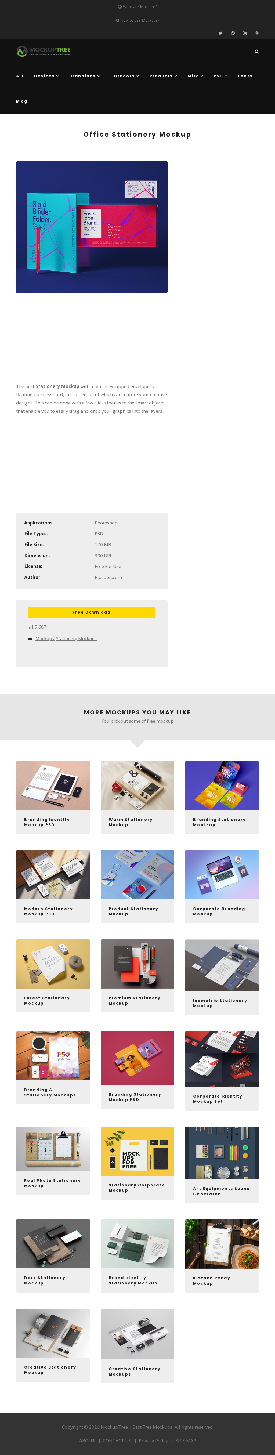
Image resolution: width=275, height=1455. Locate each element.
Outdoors (122, 76)
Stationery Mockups (76, 639)
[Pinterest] (233, 33)
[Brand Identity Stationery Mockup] (138, 1243)
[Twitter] (221, 33)
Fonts (245, 76)
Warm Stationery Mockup (131, 822)
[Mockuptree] (44, 51)
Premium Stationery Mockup (135, 1000)
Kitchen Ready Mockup (211, 1280)
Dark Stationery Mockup (45, 1280)
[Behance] (245, 33)
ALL (20, 76)
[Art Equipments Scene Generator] (222, 1153)
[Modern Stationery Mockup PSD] (53, 874)
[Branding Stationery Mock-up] (222, 785)
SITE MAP (186, 1441)
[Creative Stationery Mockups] (138, 1334)
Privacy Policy (153, 1441)
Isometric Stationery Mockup (220, 1003)
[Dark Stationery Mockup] (53, 1243)
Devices (44, 76)
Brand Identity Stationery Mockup (133, 1280)
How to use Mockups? (140, 20)
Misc (193, 76)
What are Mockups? (140, 6)
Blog (21, 101)
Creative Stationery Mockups (135, 1371)
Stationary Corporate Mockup (137, 1187)
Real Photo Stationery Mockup (52, 1183)
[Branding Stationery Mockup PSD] (138, 1058)
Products (161, 76)
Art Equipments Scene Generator (221, 1191)
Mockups (44, 639)
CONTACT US (117, 1441)
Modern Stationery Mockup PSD (48, 911)
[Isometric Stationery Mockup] (222, 965)
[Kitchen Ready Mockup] (222, 1244)
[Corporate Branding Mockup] (222, 874)
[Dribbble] (257, 33)
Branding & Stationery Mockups (50, 1092)
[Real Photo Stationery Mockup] (53, 1149)
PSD (218, 76)
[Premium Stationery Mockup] (138, 964)
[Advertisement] (92, 341)
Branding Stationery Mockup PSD (135, 1097)
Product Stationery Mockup (134, 911)
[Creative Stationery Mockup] (53, 1333)
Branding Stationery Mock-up (219, 822)
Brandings (82, 76)
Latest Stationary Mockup (47, 1000)
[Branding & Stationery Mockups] (53, 1055)
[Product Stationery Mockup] (138, 874)
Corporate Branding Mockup (219, 911)
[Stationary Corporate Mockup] (138, 1151)
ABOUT (87, 1441)
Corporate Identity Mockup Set (218, 1099)
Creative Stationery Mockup (50, 1369)
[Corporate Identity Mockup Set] (222, 1059)
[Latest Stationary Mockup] (53, 964)
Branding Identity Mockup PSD (47, 822)
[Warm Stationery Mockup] (138, 785)
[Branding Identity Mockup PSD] (53, 785)
